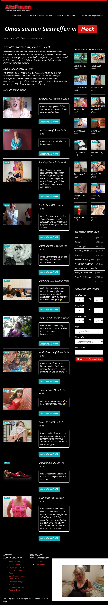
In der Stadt (80, 347)
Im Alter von (80, 295)
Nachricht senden (48, 121)
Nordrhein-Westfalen (31, 38)
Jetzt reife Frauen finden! (90, 359)
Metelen (89, 237)
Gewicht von (80, 316)
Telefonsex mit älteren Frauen (38, 15)
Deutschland (17, 38)
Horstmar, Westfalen (89, 263)
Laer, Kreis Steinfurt (89, 277)
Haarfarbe (79, 337)
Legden (89, 242)
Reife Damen (40, 564)
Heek (66, 98)
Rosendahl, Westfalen (89, 259)
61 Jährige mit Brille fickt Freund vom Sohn (16, 570)
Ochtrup (89, 255)
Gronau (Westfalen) (89, 250)
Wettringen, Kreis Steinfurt (89, 269)
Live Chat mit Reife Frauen (91, 15)
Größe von (79, 305)
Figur (77, 326)
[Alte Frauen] (18, 7)
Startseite (6, 38)
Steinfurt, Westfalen (89, 273)
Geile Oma (39, 562)
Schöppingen (89, 246)
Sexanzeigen (16, 15)
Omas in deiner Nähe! (65, 15)
